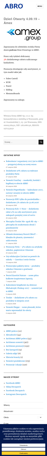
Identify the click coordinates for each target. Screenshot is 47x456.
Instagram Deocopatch (16, 394)
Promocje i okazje (14, 365)
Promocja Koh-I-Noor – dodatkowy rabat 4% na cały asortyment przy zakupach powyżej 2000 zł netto (22, 212)
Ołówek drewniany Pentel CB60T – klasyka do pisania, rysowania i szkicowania (22, 237)
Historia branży (13, 357)
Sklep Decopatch (13, 387)
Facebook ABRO (13, 383)
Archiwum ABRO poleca (16, 338)
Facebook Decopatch (15, 390)
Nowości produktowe (15, 361)
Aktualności (11, 335)
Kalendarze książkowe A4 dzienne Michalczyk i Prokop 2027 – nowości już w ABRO (24, 288)
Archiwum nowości (14, 342)
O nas (6, 423)
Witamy (7, 405)
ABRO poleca (11, 331)
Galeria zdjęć (11, 353)
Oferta (6, 417)
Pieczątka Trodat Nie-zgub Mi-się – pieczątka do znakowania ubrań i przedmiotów (22, 224)
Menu (40, 6)
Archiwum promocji (15, 346)
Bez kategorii (12, 350)
